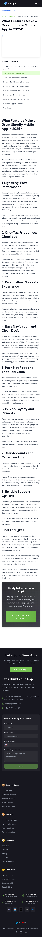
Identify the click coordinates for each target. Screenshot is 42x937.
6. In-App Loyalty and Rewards (14, 95)
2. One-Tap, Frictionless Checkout (15, 78)
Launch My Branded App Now (20, 617)
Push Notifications (9, 824)
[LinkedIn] (26, 932)
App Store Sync (8, 828)
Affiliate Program (8, 879)
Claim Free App (8, 861)
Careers (5, 850)
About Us (5, 846)
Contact (5, 857)
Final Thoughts (8, 108)
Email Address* (9, 732)
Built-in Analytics (8, 832)
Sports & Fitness (8, 806)
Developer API (7, 883)
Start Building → (21, 669)
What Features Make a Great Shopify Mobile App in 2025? (20, 68)
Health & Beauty (8, 798)
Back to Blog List (9, 11)
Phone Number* (10, 741)
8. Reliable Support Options (13, 104)
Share (8, 641)
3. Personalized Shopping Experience (16, 82)
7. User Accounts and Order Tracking (16, 99)
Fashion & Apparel (9, 794)
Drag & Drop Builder (9, 820)
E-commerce (7, 791)
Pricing (4, 853)
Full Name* (8, 724)
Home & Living (7, 802)
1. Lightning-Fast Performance (13, 73)
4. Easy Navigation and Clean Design (16, 86)
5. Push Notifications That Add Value (16, 91)
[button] (6, 745)
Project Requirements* (12, 750)
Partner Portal (7, 875)
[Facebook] (16, 932)
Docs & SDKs (7, 887)
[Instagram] (21, 932)
